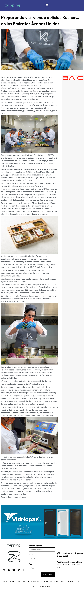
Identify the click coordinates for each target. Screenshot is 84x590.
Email (31, 555)
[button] (47, 5)
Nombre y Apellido (35, 546)
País (30, 564)
